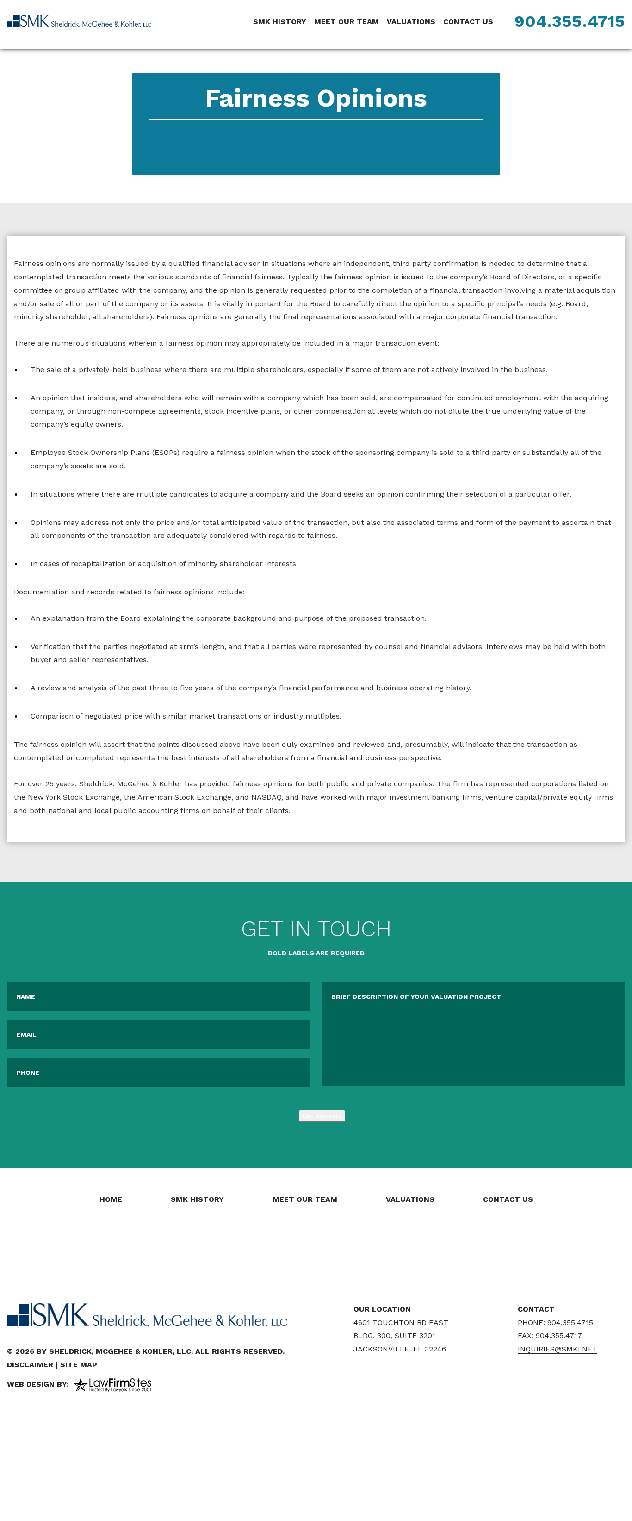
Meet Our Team (346, 21)
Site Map (78, 1364)
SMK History (279, 21)
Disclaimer (30, 1364)
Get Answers (322, 1115)
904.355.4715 (569, 21)
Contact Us (468, 21)
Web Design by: (38, 1384)
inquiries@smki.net (557, 1348)
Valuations (411, 21)
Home (110, 1199)
